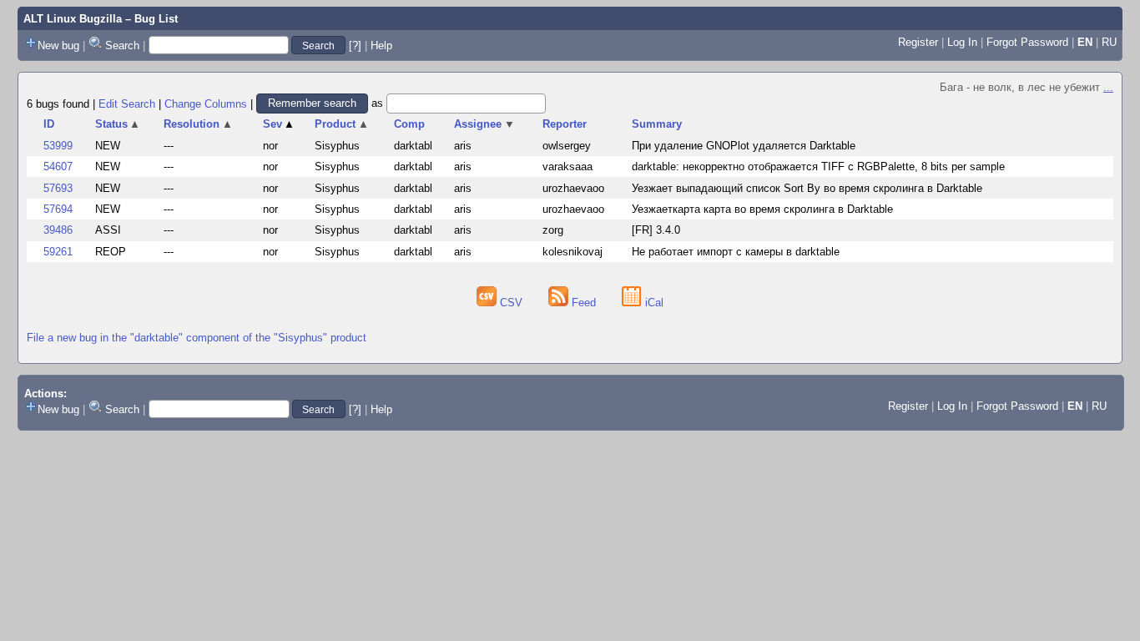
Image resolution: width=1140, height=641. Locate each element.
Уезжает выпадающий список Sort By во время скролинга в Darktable (807, 188)
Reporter (564, 124)
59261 (58, 251)
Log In (962, 42)
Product (342, 124)
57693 (58, 188)
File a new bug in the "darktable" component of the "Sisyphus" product (196, 337)
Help (381, 45)
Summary (657, 124)
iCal (652, 302)
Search (122, 45)
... (1108, 87)
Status (118, 124)
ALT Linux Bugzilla (72, 19)
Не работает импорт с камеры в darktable (736, 251)
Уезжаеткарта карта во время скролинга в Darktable (762, 209)
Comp (409, 124)
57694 (58, 209)
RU (1109, 42)
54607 (58, 166)
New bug (58, 45)
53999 (58, 145)
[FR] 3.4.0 (656, 230)
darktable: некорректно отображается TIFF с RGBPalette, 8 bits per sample (818, 166)
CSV (511, 302)
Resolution (198, 124)
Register (918, 42)
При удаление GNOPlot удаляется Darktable (743, 145)
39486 (58, 230)
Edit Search (126, 103)
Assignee (484, 124)
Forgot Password (1027, 42)
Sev (279, 124)
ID (48, 124)
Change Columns (205, 103)
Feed (583, 302)
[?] (355, 45)
